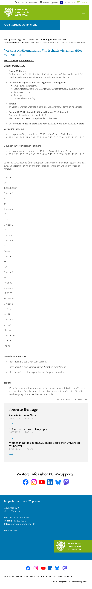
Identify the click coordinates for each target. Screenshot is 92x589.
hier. (68, 77)
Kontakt (8, 530)
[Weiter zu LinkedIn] (50, 482)
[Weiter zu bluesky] (58, 482)
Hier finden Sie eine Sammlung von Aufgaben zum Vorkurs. (37, 366)
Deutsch (84, 2)
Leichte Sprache (69, 2)
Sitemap (68, 576)
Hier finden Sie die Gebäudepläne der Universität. (33, 118)
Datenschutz (22, 576)
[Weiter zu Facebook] (26, 482)
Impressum (9, 576)
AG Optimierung (12, 39)
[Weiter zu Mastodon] (66, 482)
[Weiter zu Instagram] (34, 482)
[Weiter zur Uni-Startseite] (21, 12)
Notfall (56, 2)
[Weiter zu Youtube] (42, 482)
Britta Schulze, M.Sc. (14, 65)
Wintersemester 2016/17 (17, 42)
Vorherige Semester (51, 39)
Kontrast (21, 2)
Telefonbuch (33, 2)
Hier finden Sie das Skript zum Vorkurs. (28, 361)
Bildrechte (34, 576)
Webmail (46, 2)
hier (72, 391)
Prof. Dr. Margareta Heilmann (19, 60)
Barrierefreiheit (56, 576)
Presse (44, 576)
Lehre (31, 39)
